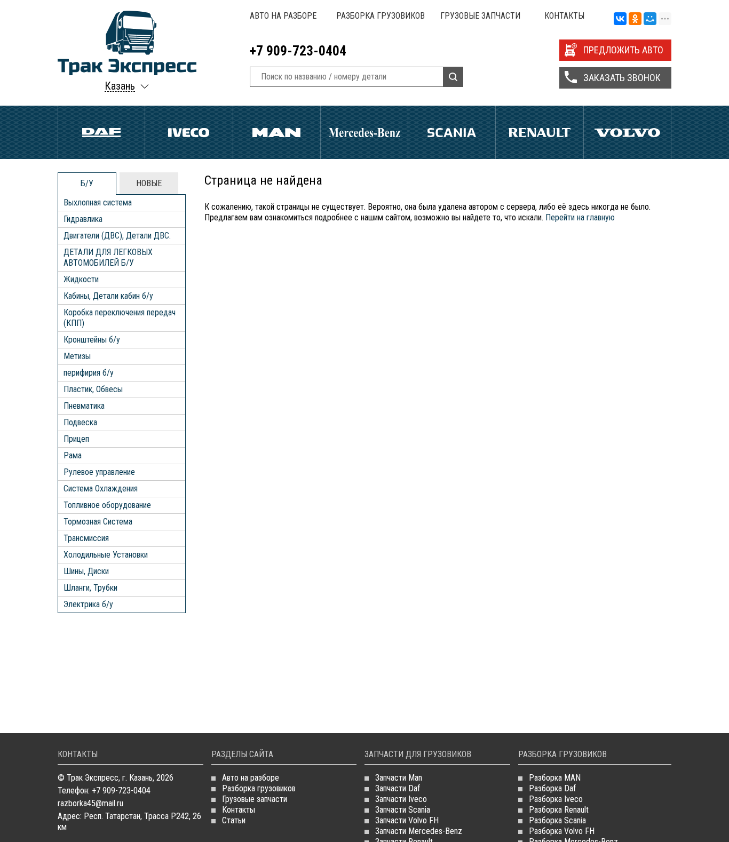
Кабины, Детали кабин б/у (108, 296)
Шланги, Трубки (90, 588)
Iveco (188, 132)
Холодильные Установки (106, 555)
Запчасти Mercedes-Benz (418, 831)
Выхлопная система (98, 202)
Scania (451, 132)
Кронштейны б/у (92, 340)
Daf (101, 132)
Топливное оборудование (107, 505)
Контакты (564, 16)
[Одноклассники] (635, 19)
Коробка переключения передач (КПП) (120, 317)
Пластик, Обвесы (93, 389)
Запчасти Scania (402, 810)
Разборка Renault (559, 810)
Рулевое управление (99, 472)
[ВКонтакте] (620, 19)
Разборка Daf (552, 788)
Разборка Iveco (556, 799)
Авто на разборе (283, 16)
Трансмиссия (86, 538)
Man (276, 132)
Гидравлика (83, 219)
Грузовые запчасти (480, 16)
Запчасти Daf (397, 788)
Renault (539, 132)
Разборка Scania (557, 820)
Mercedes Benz (364, 132)
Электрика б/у (88, 604)
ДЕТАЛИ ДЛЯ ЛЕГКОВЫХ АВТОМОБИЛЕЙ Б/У (108, 257)
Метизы (77, 356)
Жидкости (81, 279)
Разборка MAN (555, 778)
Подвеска (80, 422)
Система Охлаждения (101, 488)
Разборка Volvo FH (562, 831)
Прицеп (76, 439)
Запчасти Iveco (401, 799)
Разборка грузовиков (380, 16)
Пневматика (84, 406)
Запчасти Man (398, 778)
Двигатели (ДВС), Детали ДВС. (117, 236)
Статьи (233, 820)
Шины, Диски (86, 571)
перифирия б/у (89, 373)
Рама (73, 455)
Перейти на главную (580, 217)
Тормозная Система (98, 522)
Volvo (627, 132)
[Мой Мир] (650, 19)
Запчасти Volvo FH (407, 820)
